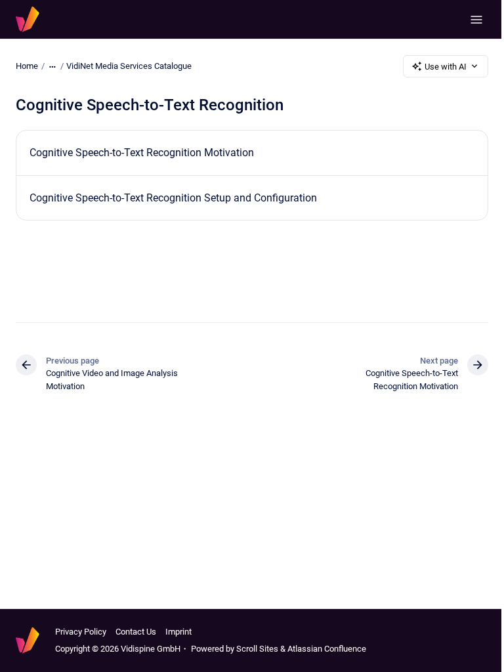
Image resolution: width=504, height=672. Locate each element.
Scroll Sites (257, 649)
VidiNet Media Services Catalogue (129, 66)
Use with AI (446, 67)
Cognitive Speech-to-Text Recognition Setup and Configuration (173, 198)
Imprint (178, 632)
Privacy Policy (80, 632)
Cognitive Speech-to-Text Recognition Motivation (142, 152)
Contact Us (136, 632)
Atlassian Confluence (326, 649)
